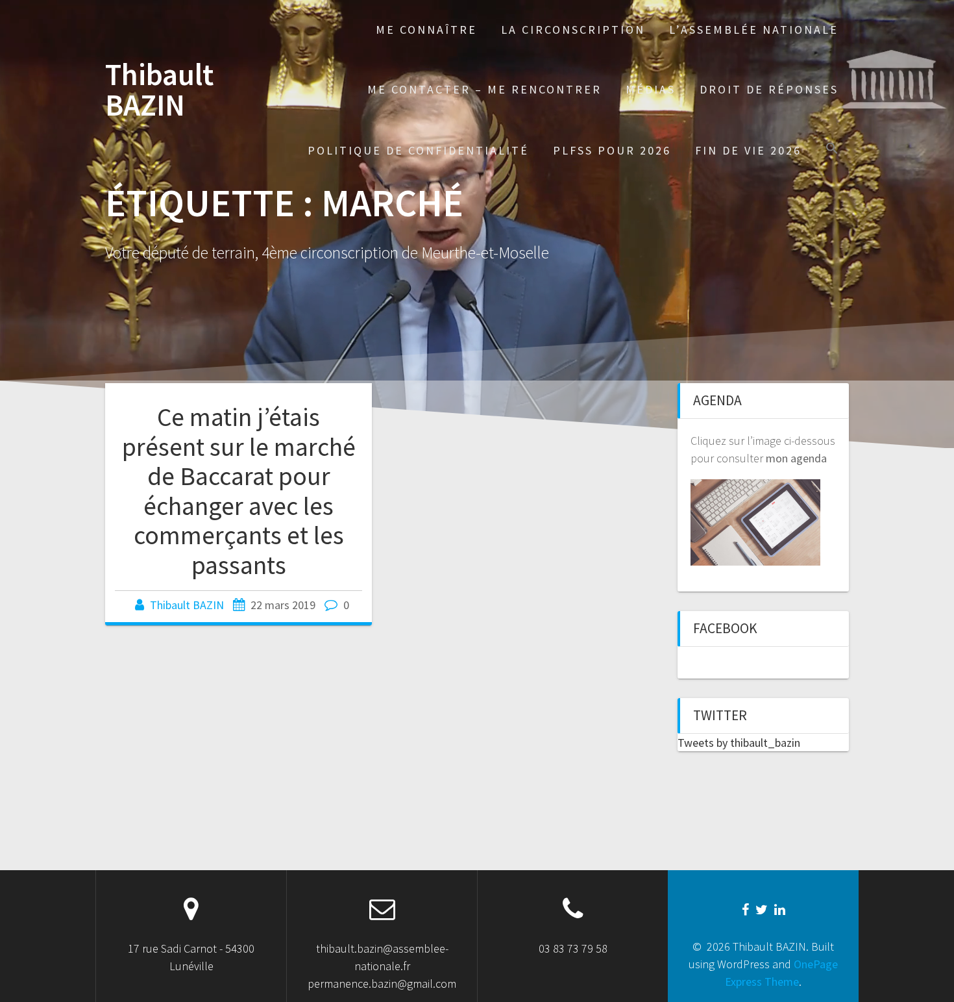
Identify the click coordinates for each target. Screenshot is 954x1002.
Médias (651, 89)
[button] (832, 150)
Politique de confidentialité (418, 150)
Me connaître (426, 29)
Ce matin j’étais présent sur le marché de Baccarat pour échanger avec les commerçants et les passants (239, 491)
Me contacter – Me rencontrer (484, 89)
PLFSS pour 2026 (612, 150)
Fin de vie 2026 (748, 150)
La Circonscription (573, 29)
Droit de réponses (769, 89)
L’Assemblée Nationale (753, 29)
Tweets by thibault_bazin (739, 742)
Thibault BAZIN (159, 90)
